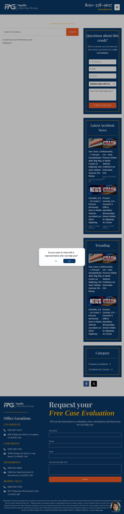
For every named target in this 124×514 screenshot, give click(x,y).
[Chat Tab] (62, 257)
